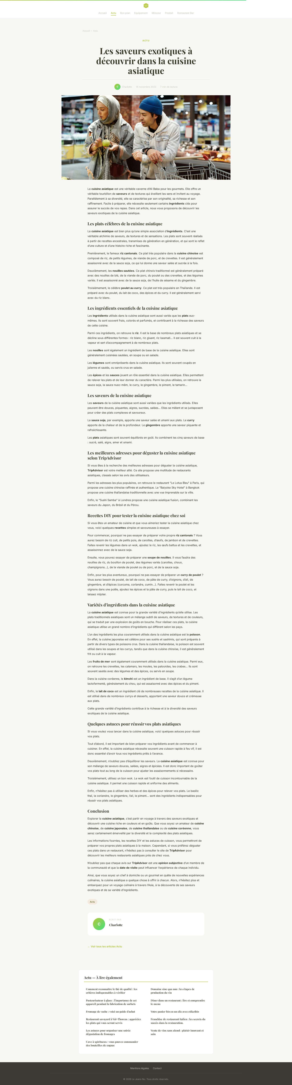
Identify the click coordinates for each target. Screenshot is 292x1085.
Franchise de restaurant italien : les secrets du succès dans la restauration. (178, 1020)
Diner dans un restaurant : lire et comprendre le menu (178, 1002)
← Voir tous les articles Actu (105, 946)
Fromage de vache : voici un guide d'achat (110, 1011)
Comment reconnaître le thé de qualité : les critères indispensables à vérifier (111, 990)
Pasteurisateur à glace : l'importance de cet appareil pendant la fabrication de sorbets (111, 1002)
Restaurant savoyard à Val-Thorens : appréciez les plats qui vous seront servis (113, 1020)
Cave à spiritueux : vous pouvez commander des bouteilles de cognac (112, 1043)
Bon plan (125, 12)
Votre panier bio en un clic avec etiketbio (175, 1011)
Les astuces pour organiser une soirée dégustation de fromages (108, 1032)
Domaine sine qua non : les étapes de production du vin (172, 990)
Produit (169, 12)
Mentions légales (139, 1068)
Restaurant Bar (185, 12)
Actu (113, 12)
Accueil (102, 12)
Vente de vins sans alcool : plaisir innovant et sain (177, 1032)
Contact (157, 1068)
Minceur (156, 12)
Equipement (141, 12)
